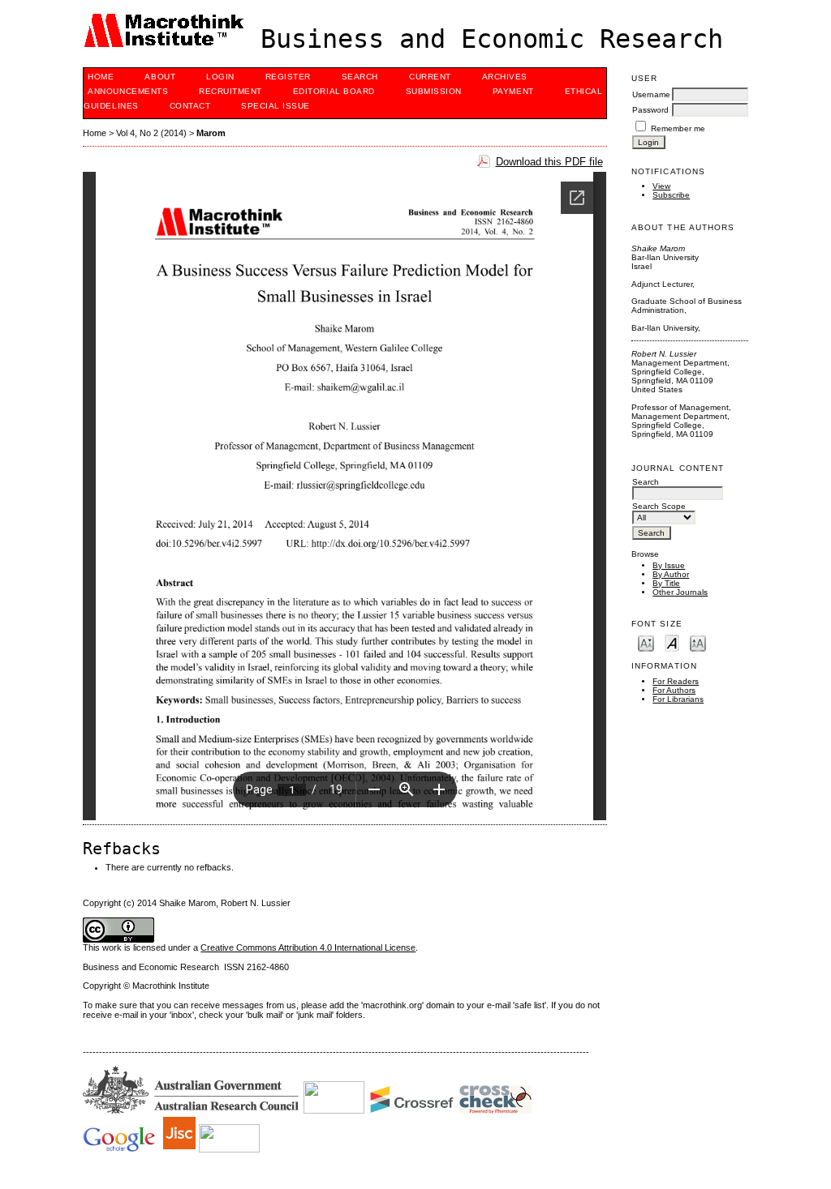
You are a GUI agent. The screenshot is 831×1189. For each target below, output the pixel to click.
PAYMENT (513, 91)
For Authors (673, 690)
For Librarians (678, 699)
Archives (504, 76)
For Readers (675, 681)
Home (101, 76)
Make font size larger (698, 642)
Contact (190, 105)
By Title (666, 583)
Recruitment (230, 91)
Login (220, 76)
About (159, 76)
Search (360, 76)
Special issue (275, 105)
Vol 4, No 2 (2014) (151, 133)
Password (650, 109)
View (661, 186)
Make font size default (672, 642)
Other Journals (680, 592)
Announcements (128, 91)
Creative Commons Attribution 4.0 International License (308, 947)
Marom (211, 133)
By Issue (668, 565)
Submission (434, 91)
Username (651, 94)
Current (430, 76)
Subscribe (671, 194)
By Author (670, 574)
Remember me (678, 128)
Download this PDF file (549, 162)
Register (288, 76)
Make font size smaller (646, 642)
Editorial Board (334, 91)
